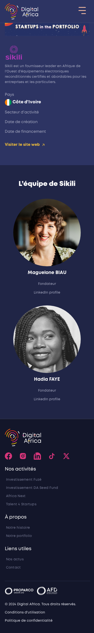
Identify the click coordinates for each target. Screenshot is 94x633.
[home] (21, 11)
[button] (82, 11)
